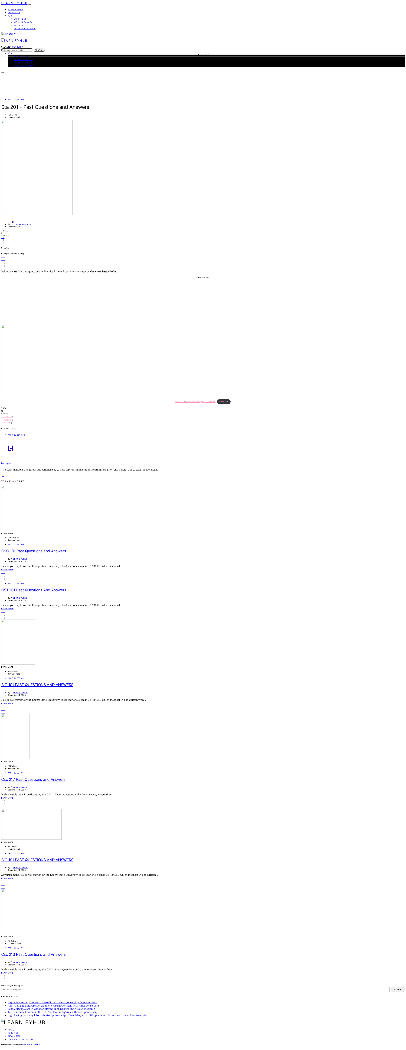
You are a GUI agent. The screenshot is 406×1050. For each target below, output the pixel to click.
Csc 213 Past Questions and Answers (33, 954)
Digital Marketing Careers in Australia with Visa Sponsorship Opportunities (52, 1002)
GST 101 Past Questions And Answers (33, 590)
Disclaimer (14, 1036)
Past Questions (17, 435)
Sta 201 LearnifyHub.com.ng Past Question (195, 401)
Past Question (16, 99)
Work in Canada (23, 22)
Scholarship (15, 9)
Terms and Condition (20, 1039)
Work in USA (21, 19)
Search (39, 50)
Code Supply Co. (32, 1044)
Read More (7, 569)
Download (224, 401)
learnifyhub (23, 224)
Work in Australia (25, 28)
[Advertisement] (203, 301)
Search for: (6, 47)
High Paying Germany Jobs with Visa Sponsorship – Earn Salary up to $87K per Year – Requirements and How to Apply (77, 1015)
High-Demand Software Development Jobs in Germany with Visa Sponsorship (53, 1005)
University (14, 12)
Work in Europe (23, 25)
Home (11, 1030)
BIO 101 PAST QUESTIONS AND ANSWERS (37, 684)
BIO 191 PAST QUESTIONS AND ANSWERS (37, 860)
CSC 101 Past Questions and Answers (33, 551)
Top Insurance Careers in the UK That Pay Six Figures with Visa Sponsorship (53, 1012)
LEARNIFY (398, 989)
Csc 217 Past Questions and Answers (33, 779)
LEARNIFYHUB (14, 3)
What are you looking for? (12, 985)
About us (13, 1033)
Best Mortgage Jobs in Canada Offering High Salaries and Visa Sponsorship (51, 1008)
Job (10, 16)
